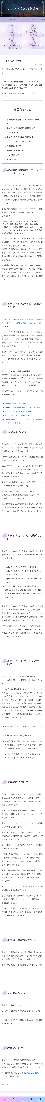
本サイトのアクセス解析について (20, 137)
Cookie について (14, 132)
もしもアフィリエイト (20, 323)
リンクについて (13, 155)
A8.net (32, 323)
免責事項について (14, 146)
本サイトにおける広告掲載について (21, 128)
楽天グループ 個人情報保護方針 (17, 415)
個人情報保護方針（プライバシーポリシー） (23, 121)
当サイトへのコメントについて (19, 141)
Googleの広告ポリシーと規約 (15, 403)
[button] (41, 597)
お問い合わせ (12, 159)
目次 (19, 109)
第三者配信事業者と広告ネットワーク (25, 407)
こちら (29, 359)
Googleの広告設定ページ (31, 482)
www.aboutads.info (16, 491)
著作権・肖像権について (16, 150)
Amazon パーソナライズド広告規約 (18, 411)
